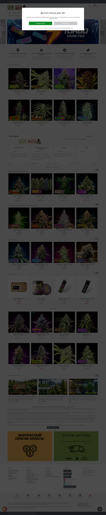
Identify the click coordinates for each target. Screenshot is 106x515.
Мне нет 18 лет (66, 23)
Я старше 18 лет (40, 23)
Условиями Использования (53, 28)
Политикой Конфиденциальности (66, 28)
